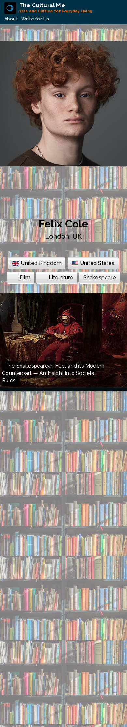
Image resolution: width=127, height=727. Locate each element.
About (11, 18)
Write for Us (35, 18)
